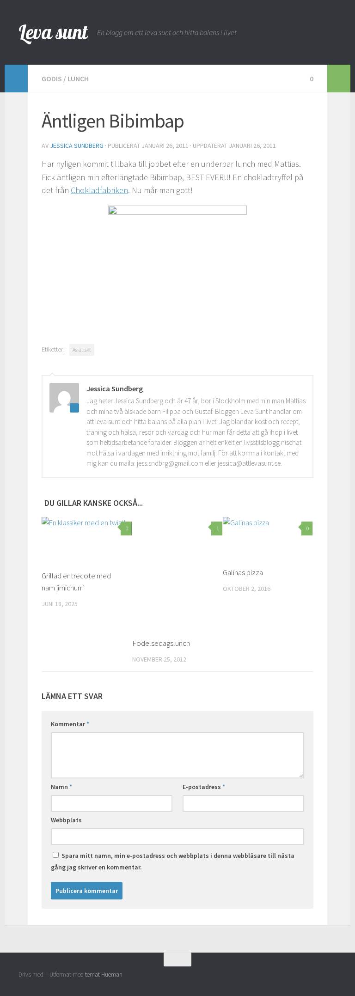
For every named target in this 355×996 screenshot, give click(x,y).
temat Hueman (103, 974)
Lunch (78, 78)
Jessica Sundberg (77, 145)
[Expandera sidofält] (16, 78)
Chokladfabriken (99, 190)
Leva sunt (53, 32)
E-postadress (204, 787)
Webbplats (66, 820)
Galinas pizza (243, 572)
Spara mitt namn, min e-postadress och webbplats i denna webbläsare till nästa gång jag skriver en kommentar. (172, 861)
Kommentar (70, 724)
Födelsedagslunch (161, 643)
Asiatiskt (82, 349)
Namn (61, 787)
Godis (52, 78)
